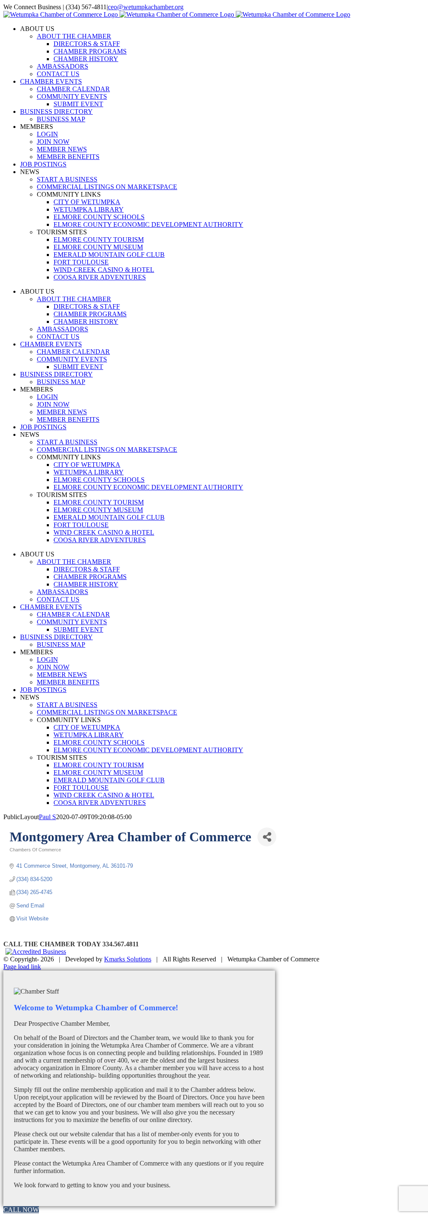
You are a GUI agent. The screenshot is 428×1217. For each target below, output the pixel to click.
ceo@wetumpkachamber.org (145, 6)
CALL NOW (21, 1209)
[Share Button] (266, 837)
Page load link (22, 966)
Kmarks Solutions (127, 959)
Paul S (47, 816)
